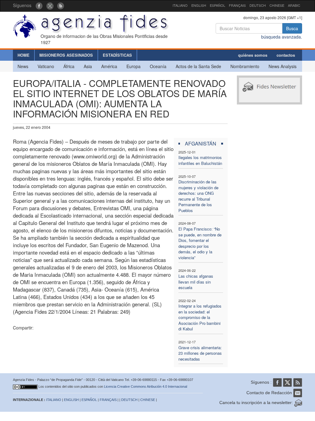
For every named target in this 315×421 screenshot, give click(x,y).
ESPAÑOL (217, 5)
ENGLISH (198, 5)
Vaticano (46, 66)
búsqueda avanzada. (281, 37)
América (109, 66)
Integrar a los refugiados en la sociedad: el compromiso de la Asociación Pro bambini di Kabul (199, 317)
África (68, 66)
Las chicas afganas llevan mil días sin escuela (195, 281)
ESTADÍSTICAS (117, 55)
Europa (133, 66)
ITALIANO (180, 5)
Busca (292, 28)
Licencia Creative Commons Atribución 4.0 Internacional (145, 386)
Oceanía (158, 66)
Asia (88, 66)
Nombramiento (244, 66)
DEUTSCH (257, 5)
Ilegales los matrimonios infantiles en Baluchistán (200, 160)
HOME (24, 55)
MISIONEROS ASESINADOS (66, 55)
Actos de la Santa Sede (198, 66)
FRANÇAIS (237, 5)
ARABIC (294, 5)
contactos (286, 55)
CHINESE (276, 5)
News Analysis (283, 66)
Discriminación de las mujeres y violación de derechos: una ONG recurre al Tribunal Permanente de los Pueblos (198, 196)
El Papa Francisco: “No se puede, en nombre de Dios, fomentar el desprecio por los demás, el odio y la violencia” (199, 243)
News (23, 66)
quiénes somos (252, 55)
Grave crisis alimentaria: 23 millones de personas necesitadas (200, 353)
